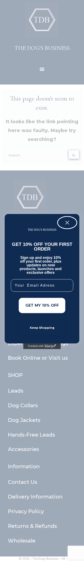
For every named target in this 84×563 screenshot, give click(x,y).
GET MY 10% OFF (42, 305)
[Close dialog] (67, 222)
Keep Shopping (42, 327)
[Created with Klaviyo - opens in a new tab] (42, 346)
